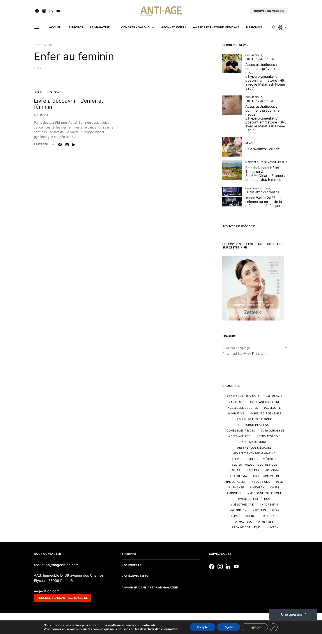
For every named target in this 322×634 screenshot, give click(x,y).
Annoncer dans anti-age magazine (62, 597)
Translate (259, 353)
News (249, 143)
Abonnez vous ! (173, 27)
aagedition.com (47, 591)
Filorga (273, 470)
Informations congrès (263, 192)
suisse (252, 516)
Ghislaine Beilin (267, 476)
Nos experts (132, 565)
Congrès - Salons (257, 188)
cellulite (273, 407)
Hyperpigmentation (260, 58)
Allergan (274, 396)
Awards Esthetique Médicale (216, 27)
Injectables (236, 481)
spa (276, 510)
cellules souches (244, 407)
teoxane (271, 516)
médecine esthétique (265, 493)
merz (276, 487)
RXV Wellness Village (262, 149)
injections (261, 481)
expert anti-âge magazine (255, 453)
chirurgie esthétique (255, 419)
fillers (253, 470)
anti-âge (237, 402)
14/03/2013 (41, 114)
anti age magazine (266, 402)
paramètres (171, 629)
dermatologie (269, 436)
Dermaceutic (240, 436)
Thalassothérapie (274, 162)
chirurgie (236, 413)
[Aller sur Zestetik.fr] (253, 288)
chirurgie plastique (255, 424)
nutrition (239, 510)
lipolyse (237, 487)
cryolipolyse (273, 430)
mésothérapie (243, 504)
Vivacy (273, 527)
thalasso (244, 521)
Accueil (55, 27)
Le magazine (100, 27)
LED (280, 481)
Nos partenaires (135, 576)
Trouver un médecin (238, 226)
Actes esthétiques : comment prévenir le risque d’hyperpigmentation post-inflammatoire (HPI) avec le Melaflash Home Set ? (266, 76)
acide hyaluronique (244, 396)
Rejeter (229, 627)
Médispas (251, 162)
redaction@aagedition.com (56, 565)
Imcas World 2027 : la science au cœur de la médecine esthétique (263, 201)
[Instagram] (44, 11)
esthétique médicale (255, 447)
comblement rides (240, 430)
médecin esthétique (255, 498)
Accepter (202, 627)
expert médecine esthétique (255, 464)
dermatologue (255, 442)
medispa (258, 487)
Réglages (254, 627)
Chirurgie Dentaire (266, 413)
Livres (38, 92)
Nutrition (53, 92)
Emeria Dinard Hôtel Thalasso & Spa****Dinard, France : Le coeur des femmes (265, 174)
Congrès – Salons (135, 27)
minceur (235, 493)
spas (236, 516)
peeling (260, 510)
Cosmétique (253, 55)
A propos (129, 554)
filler (236, 470)
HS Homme (254, 27)
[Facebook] (37, 11)
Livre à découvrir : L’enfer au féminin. (69, 104)
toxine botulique (247, 527)
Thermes (266, 521)
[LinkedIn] (51, 11)
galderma (239, 476)
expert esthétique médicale (255, 459)
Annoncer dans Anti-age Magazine (150, 587)
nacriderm (270, 504)
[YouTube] (58, 11)
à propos (76, 27)
